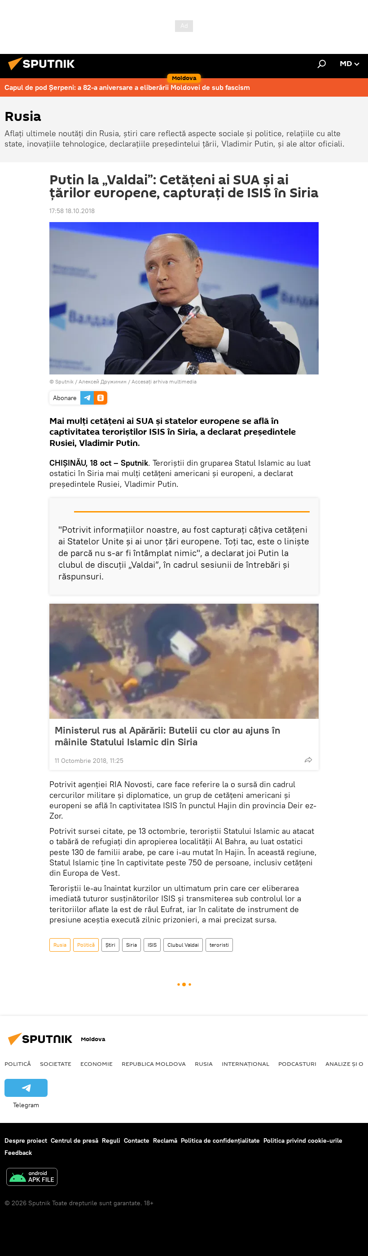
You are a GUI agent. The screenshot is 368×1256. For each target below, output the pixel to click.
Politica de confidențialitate (220, 1140)
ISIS (152, 944)
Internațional (245, 1064)
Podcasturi (297, 1064)
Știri (110, 944)
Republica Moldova (154, 1064)
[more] (308, 760)
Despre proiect (25, 1140)
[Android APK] (31, 1178)
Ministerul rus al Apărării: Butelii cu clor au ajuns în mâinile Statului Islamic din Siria (167, 736)
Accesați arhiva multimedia (164, 381)
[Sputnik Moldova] (43, 71)
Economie (96, 1064)
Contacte (136, 1140)
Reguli (111, 1140)
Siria (131, 944)
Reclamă (165, 1140)
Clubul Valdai (183, 944)
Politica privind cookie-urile (302, 1140)
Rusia (59, 944)
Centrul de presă (74, 1140)
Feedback (18, 1153)
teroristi (219, 944)
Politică (86, 944)
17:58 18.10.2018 (72, 211)
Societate (55, 1064)
